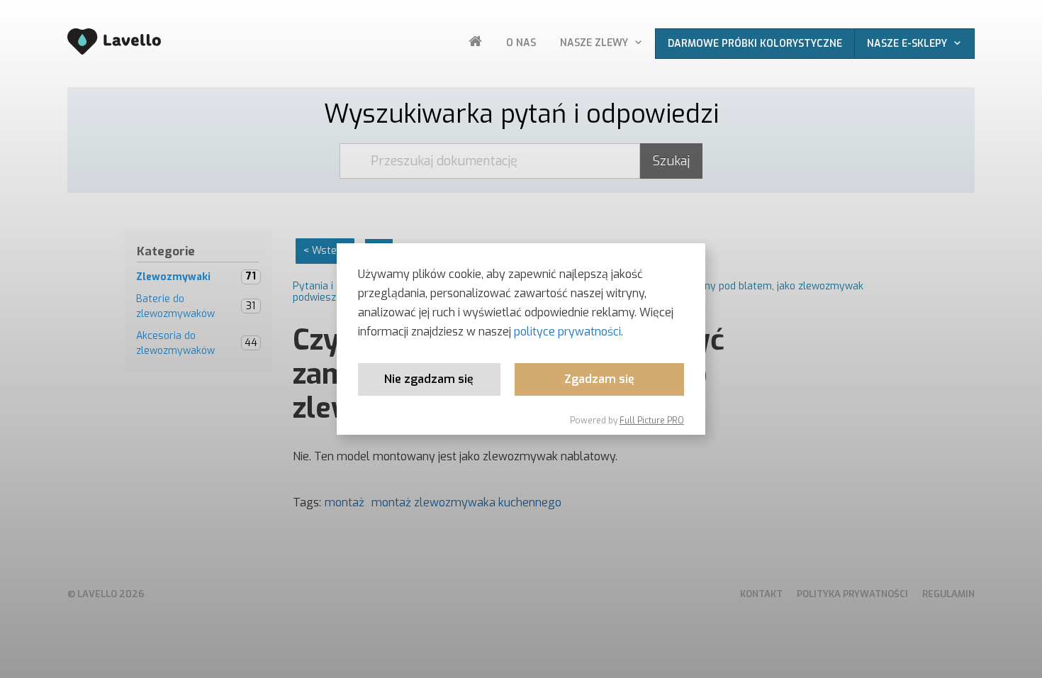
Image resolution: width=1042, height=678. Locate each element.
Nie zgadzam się (429, 379)
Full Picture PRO (652, 420)
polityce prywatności (567, 331)
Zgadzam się (599, 379)
